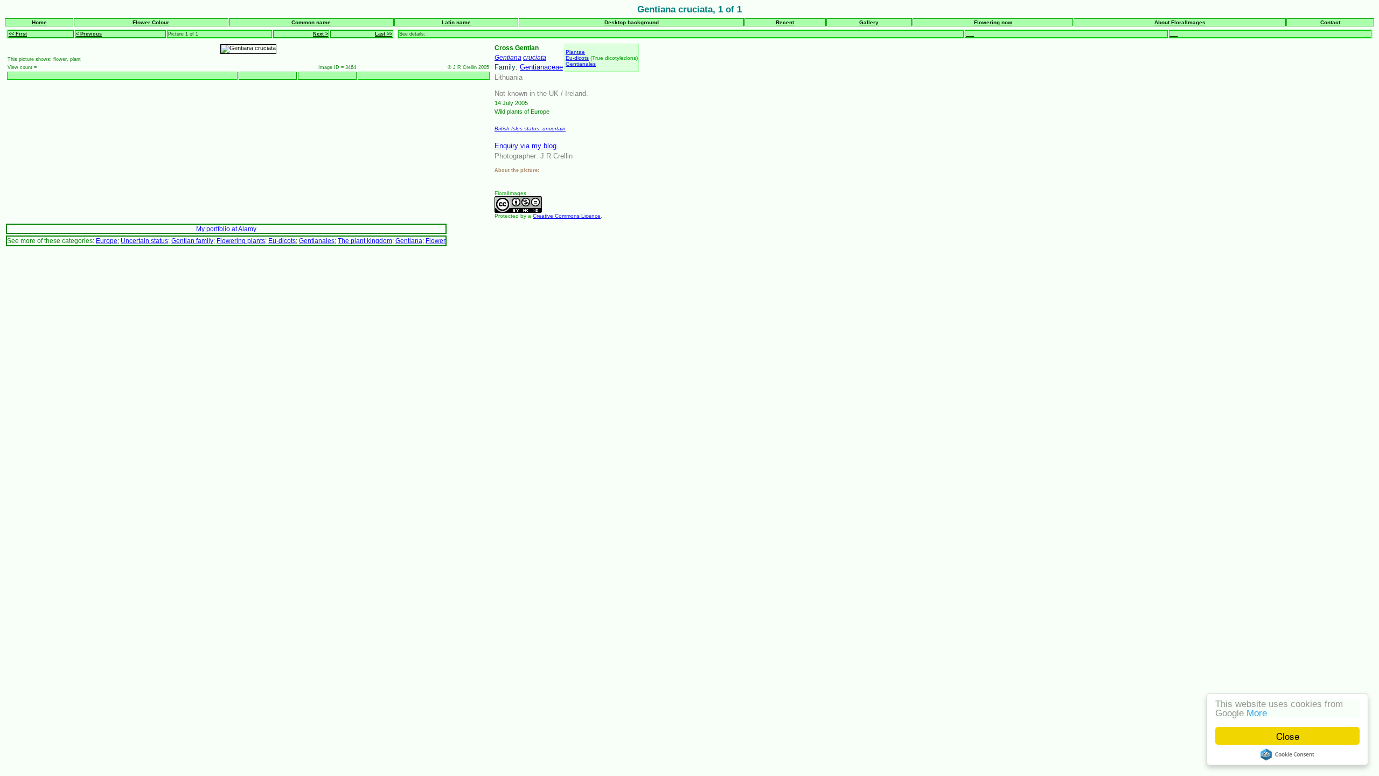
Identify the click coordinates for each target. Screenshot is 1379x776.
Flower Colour (151, 22)
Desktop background (631, 22)
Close (1287, 736)
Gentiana (508, 57)
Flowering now (993, 22)
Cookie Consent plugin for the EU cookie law (1287, 754)
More (1256, 713)
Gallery (869, 22)
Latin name (456, 22)
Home (39, 22)
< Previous (89, 34)
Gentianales (581, 64)
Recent (785, 22)
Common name (311, 22)
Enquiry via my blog (525, 146)
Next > (320, 34)
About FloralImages (1180, 22)
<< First (18, 34)
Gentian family (192, 240)
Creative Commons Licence (567, 216)
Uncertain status (144, 240)
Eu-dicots (577, 58)
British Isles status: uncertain (530, 128)
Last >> (383, 34)
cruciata (534, 57)
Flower (435, 240)
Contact (1330, 22)
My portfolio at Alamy (226, 228)
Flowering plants (241, 240)
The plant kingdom (365, 240)
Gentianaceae (541, 67)
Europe (106, 240)
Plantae (575, 52)
